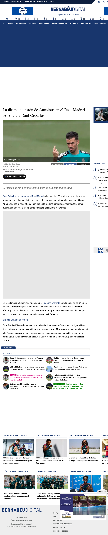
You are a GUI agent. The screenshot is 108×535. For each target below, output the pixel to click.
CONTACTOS (42, 2)
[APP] (101, 250)
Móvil (55, 513)
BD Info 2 (8, 172)
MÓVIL (52, 2)
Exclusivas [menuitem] (44, 24)
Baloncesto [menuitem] (21, 24)
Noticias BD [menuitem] (86, 24)
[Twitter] (104, 2)
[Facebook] (99, 2)
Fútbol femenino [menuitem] (59, 24)
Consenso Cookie (60, 531)
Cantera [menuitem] (32, 24)
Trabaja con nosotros (62, 524)
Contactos (57, 520)
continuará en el (23, 196)
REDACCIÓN (16, 2)
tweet (82, 164)
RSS (54, 517)
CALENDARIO (29, 2)
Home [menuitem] (10, 24)
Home (6, 2)
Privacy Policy (59, 527)
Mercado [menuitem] (74, 24)
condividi (69, 164)
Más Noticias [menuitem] (100, 24)
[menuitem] (3, 24)
